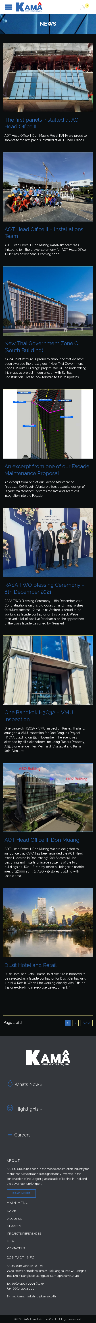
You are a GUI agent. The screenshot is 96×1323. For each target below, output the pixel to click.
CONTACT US (16, 1248)
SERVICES (14, 1226)
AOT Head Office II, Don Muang (41, 840)
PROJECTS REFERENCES (24, 1233)
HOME (11, 1211)
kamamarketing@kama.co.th (36, 1296)
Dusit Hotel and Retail (30, 965)
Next (87, 1023)
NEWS (11, 1241)
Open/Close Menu (8, 7)
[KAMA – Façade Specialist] (48, 7)
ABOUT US (14, 1218)
